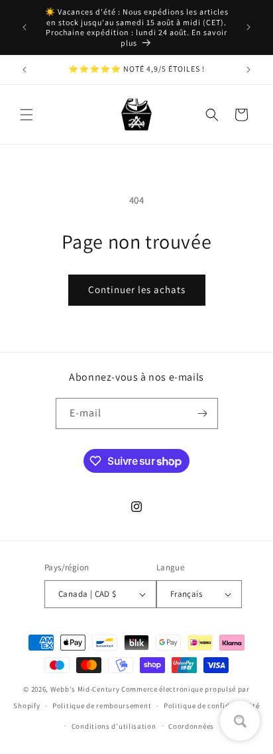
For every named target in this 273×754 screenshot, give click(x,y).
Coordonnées (191, 726)
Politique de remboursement (101, 705)
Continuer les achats (137, 289)
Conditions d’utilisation (114, 726)
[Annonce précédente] (24, 27)
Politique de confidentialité (212, 705)
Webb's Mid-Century (85, 689)
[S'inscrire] (202, 413)
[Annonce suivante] (248, 27)
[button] (26, 114)
